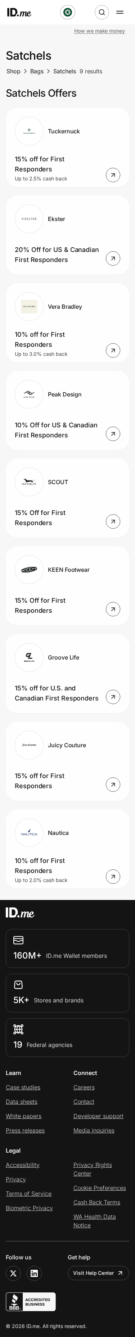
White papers (23, 1116)
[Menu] (120, 12)
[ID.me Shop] (23, 12)
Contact (83, 1101)
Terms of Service (28, 1193)
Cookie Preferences (99, 1187)
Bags (37, 71)
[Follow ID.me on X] (13, 1273)
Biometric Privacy (29, 1208)
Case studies (23, 1087)
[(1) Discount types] (67, 12)
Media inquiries (93, 1130)
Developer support (98, 1116)
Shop (13, 71)
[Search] (102, 12)
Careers (84, 1087)
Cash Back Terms (96, 1202)
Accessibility (23, 1164)
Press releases (25, 1130)
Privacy (16, 1179)
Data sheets (21, 1101)
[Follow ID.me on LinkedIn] (34, 1273)
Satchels (64, 71)
